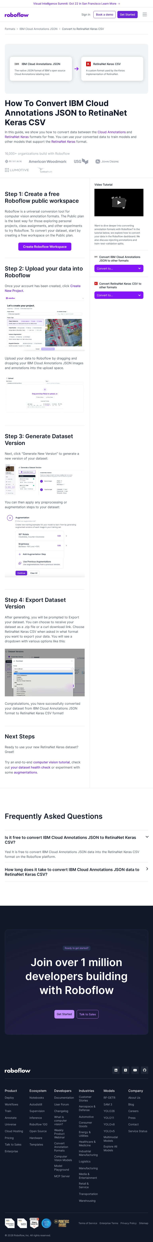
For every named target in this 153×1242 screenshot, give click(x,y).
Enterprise (11, 1151)
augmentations (25, 772)
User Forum (61, 1104)
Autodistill (35, 1104)
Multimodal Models (111, 1138)
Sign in (85, 14)
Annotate (11, 1117)
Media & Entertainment (88, 1175)
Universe (10, 1124)
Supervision (37, 1111)
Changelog (61, 1111)
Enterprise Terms (109, 1223)
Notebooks (36, 1097)
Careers (133, 1111)
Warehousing (87, 1200)
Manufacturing (88, 1168)
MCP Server (62, 1176)
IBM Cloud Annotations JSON (39, 29)
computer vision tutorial (51, 762)
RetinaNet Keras (17, 137)
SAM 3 (108, 1104)
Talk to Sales (87, 1014)
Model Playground (61, 1167)
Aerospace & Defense (87, 1108)
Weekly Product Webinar (59, 1133)
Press (131, 1117)
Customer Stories (85, 1098)
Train (8, 1111)
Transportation (88, 1194)
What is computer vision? (60, 1120)
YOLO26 (109, 1111)
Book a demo (104, 14)
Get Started (127, 14)
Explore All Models (110, 1148)
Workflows (11, 1104)
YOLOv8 (109, 1124)
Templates (36, 1144)
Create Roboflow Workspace (45, 247)
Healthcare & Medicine (87, 1143)
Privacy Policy (129, 1223)
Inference (35, 1117)
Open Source (38, 1131)
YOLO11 (109, 1117)
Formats (10, 29)
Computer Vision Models (63, 1158)
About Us (134, 1097)
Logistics (84, 1161)
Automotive (86, 1116)
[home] (17, 14)
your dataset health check (30, 767)
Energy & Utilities (85, 1133)
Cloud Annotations (112, 132)
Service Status (137, 1131)
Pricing (9, 1138)
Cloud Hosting (14, 1131)
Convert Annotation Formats (61, 1147)
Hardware (35, 1138)
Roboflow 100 (38, 1124)
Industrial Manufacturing (88, 1152)
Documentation (64, 1097)
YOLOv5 (109, 1131)
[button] (144, 14)
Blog (131, 1104)
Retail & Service (84, 1185)
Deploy (9, 1097)
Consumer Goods (85, 1124)
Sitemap (143, 1223)
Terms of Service (87, 1223)
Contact (133, 1124)
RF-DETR (109, 1097)
